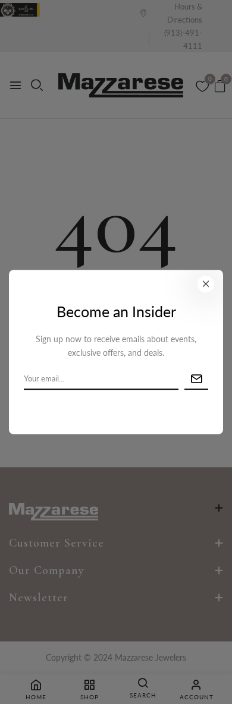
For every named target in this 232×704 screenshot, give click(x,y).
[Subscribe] (196, 379)
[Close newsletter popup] (205, 284)
